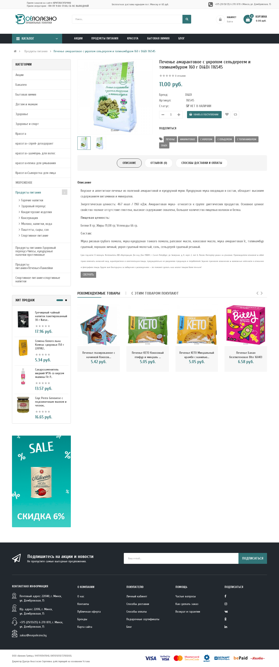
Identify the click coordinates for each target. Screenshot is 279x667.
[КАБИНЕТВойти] (242, 19)
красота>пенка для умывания (35, 163)
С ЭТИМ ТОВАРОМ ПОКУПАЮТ (155, 293)
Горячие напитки (32, 200)
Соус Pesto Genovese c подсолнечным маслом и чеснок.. (50, 401)
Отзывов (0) (158, 163)
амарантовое (187, 139)
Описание (129, 163)
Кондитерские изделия (36, 212)
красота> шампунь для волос (35, 153)
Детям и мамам (26, 104)
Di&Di (164, 145)
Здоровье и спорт (27, 124)
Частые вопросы (185, 596)
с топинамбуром (246, 139)
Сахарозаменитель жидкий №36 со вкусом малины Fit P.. (49, 373)
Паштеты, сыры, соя (35, 230)
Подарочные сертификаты (142, 619)
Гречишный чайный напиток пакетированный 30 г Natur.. (51, 316)
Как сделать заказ (186, 604)
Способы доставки (137, 604)
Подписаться (252, 558)
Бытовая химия (25, 94)
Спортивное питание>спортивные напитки (37, 279)
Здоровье (21, 114)
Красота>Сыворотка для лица (35, 173)
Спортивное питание (34, 235)
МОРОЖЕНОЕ (23, 183)
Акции (19, 75)
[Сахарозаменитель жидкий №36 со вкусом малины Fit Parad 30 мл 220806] (23, 376)
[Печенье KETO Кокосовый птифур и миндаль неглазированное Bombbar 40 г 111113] (147, 325)
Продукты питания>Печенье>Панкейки (34, 266)
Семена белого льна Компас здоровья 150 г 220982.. (49, 344)
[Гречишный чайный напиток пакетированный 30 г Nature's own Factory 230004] (23, 319)
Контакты (83, 604)
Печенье (170, 139)
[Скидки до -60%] (41, 481)
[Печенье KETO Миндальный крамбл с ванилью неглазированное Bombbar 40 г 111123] (196, 325)
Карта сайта (84, 627)
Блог (129, 627)
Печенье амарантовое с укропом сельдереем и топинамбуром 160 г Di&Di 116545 (104, 51)
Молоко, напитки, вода (36, 224)
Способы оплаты (136, 611)
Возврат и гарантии (187, 611)
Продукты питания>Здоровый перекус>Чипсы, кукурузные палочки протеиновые (35, 251)
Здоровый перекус (33, 206)
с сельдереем (225, 139)
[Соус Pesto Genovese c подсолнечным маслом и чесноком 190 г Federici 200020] (23, 405)
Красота (20, 134)
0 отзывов (180, 75)
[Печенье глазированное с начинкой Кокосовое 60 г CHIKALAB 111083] (98, 325)
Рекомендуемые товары (98, 293)
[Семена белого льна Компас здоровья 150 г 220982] (23, 348)
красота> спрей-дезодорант (34, 143)
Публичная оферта (89, 611)
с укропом (206, 139)
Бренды (82, 619)
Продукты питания (36, 51)
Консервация (29, 218)
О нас (80, 596)
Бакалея (21, 85)
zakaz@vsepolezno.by (33, 635)
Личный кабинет (136, 596)
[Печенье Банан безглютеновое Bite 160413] (246, 325)
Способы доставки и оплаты (201, 163)
